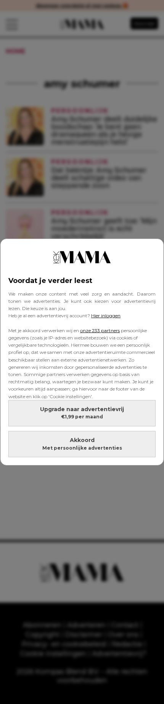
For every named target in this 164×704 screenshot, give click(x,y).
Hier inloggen (106, 315)
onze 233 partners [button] (100, 330)
